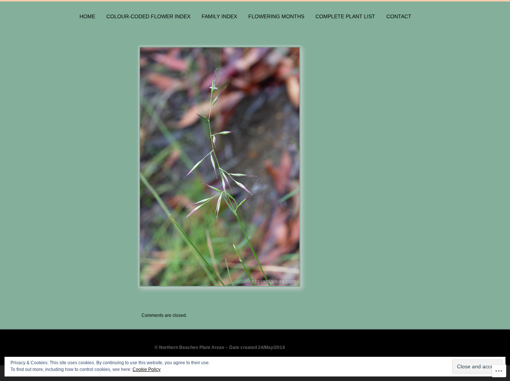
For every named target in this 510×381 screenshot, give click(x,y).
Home (87, 16)
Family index (219, 16)
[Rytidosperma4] (283, 166)
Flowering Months (276, 16)
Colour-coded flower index (148, 16)
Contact (398, 16)
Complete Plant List (345, 16)
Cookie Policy (147, 369)
